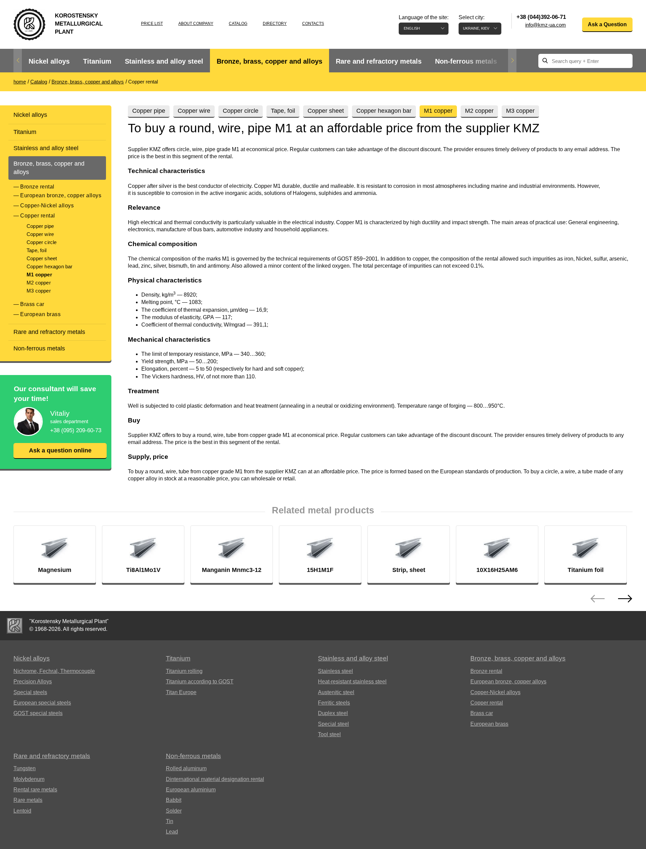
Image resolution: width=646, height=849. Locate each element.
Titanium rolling (184, 671)
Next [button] (512, 60)
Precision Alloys (32, 681)
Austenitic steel (336, 692)
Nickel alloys (49, 61)
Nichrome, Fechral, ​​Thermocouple (54, 671)
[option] (49, 61)
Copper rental (37, 215)
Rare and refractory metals (379, 61)
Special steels (30, 692)
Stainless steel (335, 671)
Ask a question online (60, 450)
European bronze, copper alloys (60, 195)
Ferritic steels (334, 703)
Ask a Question (607, 24)
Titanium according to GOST (200, 681)
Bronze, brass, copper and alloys (269, 61)
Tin (169, 821)
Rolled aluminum (186, 768)
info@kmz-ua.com (545, 25)
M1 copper (39, 274)
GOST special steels (38, 713)
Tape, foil (36, 250)
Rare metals (27, 800)
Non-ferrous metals (466, 61)
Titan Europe (181, 692)
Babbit (173, 800)
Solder (174, 811)
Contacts (313, 23)
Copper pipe (40, 226)
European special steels (42, 703)
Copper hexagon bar (50, 266)
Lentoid (22, 811)
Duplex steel (333, 713)
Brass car (32, 304)
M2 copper (39, 282)
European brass (40, 314)
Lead (172, 832)
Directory (275, 23)
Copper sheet (42, 258)
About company (195, 23)
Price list (152, 23)
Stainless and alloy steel (164, 61)
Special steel (333, 724)
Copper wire (40, 234)
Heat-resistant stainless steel (352, 681)
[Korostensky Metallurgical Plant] (15, 626)
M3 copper (39, 291)
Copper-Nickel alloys (47, 205)
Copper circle (42, 242)
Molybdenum (28, 779)
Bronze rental (37, 187)
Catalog (238, 23)
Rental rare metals (35, 789)
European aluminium (191, 789)
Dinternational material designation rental (215, 779)
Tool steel (329, 734)
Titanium (97, 61)
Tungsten (24, 768)
